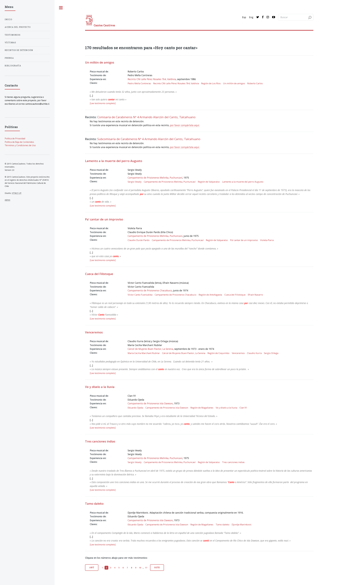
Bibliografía (13, 65)
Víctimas (10, 42)
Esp (244, 17)
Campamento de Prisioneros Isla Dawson (150, 403)
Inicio (8, 19)
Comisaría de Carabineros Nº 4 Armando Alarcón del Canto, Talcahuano (146, 117)
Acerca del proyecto (18, 27)
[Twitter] (257, 17)
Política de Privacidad (15, 138)
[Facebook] (263, 17)
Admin (7, 200)
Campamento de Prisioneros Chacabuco (150, 290)
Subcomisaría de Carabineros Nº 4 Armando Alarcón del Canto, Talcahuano (148, 139)
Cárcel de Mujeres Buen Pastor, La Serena (150, 348)
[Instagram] (267, 17)
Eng (251, 17)
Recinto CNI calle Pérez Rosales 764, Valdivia (152, 79)
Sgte (157, 567)
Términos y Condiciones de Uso (20, 145)
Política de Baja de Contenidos (19, 142)
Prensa (9, 58)
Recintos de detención (19, 50)
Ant (91, 567)
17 (146, 567)
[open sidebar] (61, 8)
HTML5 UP (16, 193)
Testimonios (13, 35)
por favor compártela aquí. (185, 125)
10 (140, 567)
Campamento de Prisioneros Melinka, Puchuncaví (155, 177)
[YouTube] (273, 17)
